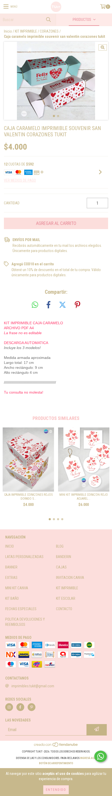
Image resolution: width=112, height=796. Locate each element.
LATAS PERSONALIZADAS (24, 557)
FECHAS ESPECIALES (20, 609)
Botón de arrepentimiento (56, 763)
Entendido (56, 790)
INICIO (9, 546)
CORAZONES (49, 31)
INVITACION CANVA (70, 577)
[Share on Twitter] (62, 305)
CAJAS (61, 567)
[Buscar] (48, 20)
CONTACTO (64, 609)
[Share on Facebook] (48, 305)
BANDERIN (63, 557)
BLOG (60, 546)
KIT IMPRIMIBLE (26, 31)
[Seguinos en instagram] (9, 707)
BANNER (11, 567)
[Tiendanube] (56, 746)
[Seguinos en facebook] (20, 707)
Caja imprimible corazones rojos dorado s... (28, 496)
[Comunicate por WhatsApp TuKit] (100, 756)
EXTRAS (11, 577)
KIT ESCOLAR (65, 598)
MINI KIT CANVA (16, 588)
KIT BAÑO (12, 598)
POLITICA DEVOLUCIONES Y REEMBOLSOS (25, 622)
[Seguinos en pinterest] (31, 707)
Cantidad (12, 203)
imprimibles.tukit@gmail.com (32, 686)
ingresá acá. (88, 758)
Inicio (8, 31)
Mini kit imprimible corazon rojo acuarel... (83, 496)
